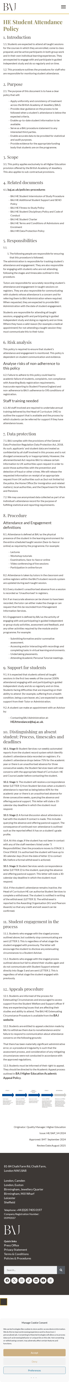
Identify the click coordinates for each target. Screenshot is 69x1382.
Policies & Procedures (17, 1258)
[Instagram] (21, 1280)
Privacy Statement (15, 1249)
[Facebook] (7, 1280)
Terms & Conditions (16, 1254)
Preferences (34, 1370)
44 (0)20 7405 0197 (30, 1210)
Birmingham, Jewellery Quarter (23, 1189)
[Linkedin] (36, 1280)
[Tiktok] (29, 1280)
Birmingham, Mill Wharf (19, 1193)
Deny (34, 1361)
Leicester (9, 1198)
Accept (34, 1352)
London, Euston (13, 1185)
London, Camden (14, 1180)
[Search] (61, 1270)
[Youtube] (43, 1280)
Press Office (11, 1245)
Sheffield (9, 1202)
